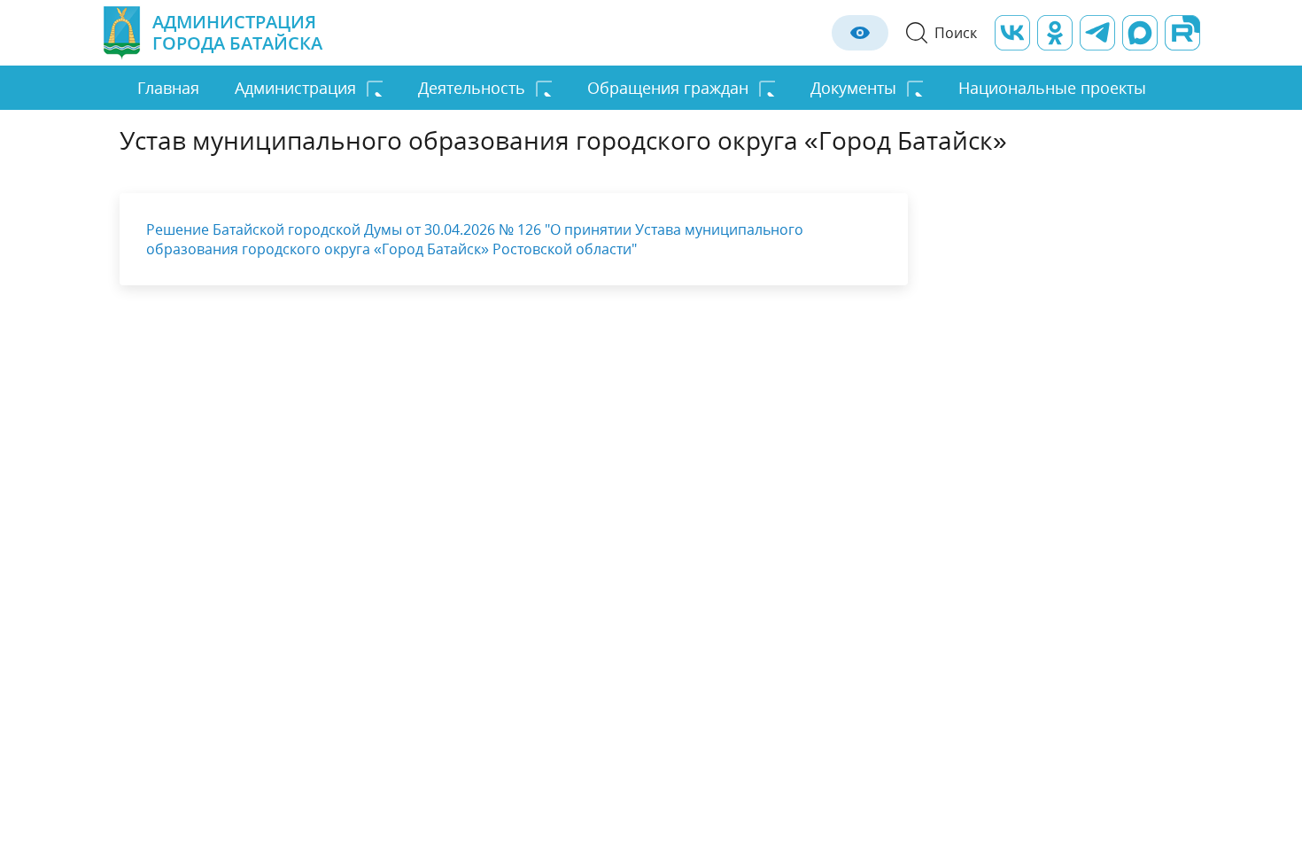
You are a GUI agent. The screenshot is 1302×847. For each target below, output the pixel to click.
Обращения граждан (667, 87)
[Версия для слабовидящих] (860, 33)
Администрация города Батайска (237, 32)
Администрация (295, 87)
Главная (168, 87)
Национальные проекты (1052, 87)
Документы (853, 87)
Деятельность (471, 87)
